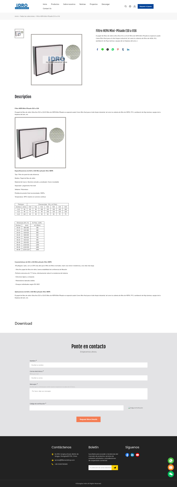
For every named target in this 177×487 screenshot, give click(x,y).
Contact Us (47, 8)
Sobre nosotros (69, 4)
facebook (97, 49)
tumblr (123, 49)
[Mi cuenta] (134, 6)
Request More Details (88, 419)
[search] (126, 6)
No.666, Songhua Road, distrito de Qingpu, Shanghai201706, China (67, 455)
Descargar (106, 4)
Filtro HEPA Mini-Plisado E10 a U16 (48, 16)
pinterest (117, 49)
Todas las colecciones (27, 16)
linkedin (128, 49)
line (102, 49)
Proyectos (94, 4)
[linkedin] (132, 455)
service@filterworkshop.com (65, 460)
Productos (55, 4)
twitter (107, 49)
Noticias (82, 4)
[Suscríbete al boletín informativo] (115, 467)
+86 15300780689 (61, 464)
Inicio (45, 4)
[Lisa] (171, 461)
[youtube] (137, 455)
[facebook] (127, 455)
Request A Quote (146, 6)
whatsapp (112, 49)
